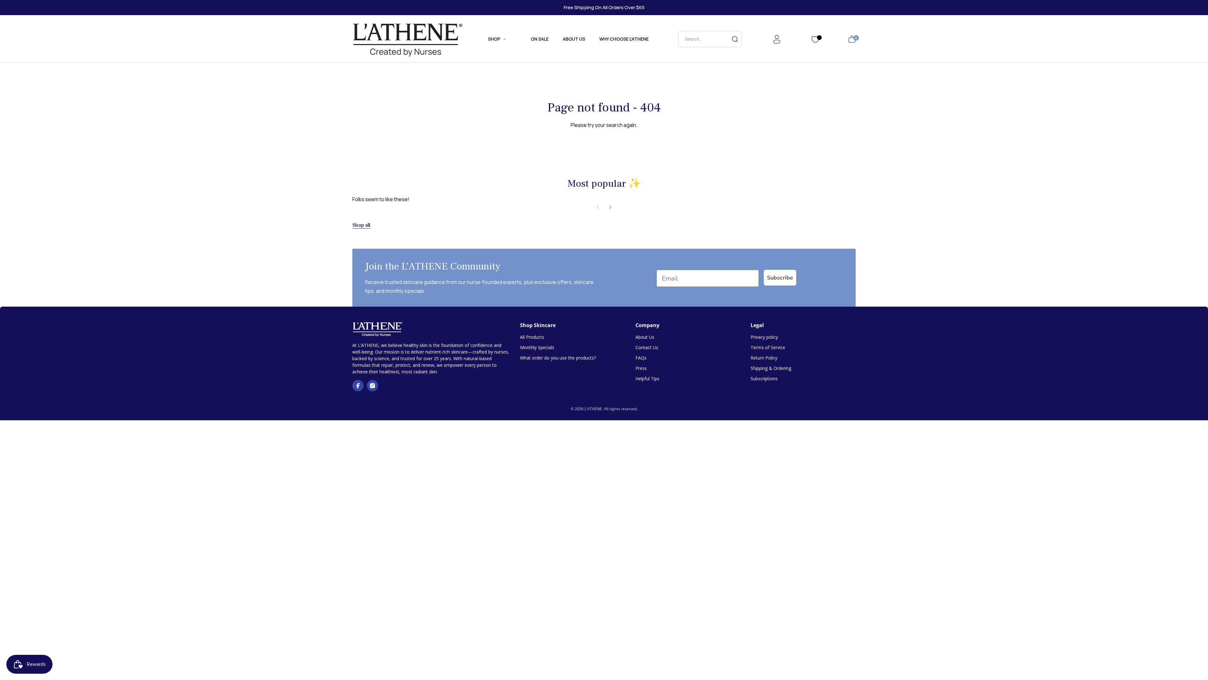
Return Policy (764, 358)
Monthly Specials (537, 347)
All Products (532, 337)
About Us (574, 39)
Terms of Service (768, 347)
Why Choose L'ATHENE (624, 39)
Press (641, 368)
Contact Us (646, 347)
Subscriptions (764, 379)
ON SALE (540, 39)
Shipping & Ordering (771, 368)
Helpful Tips (647, 379)
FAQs (640, 358)
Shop (494, 39)
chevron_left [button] (597, 207)
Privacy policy (764, 337)
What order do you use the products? (558, 358)
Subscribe (780, 277)
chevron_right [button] (610, 207)
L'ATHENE (593, 408)
